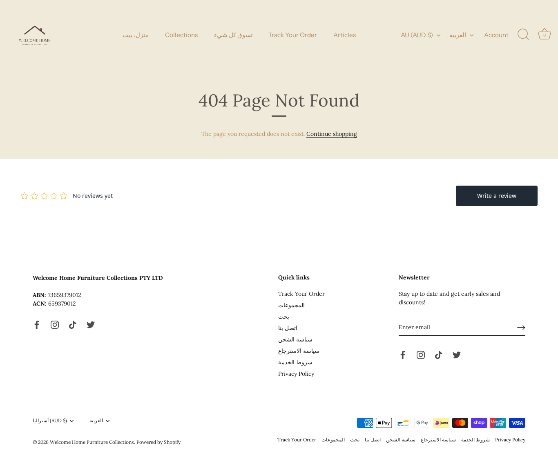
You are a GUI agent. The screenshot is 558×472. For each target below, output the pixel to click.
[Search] (523, 35)
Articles (344, 35)
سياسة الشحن (295, 339)
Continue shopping (331, 133)
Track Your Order (292, 35)
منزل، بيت (136, 35)
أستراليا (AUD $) (50, 420)
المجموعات (291, 305)
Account (496, 35)
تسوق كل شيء (233, 35)
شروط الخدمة (295, 362)
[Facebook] (37, 324)
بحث (283, 316)
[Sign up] (521, 328)
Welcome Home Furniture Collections (92, 442)
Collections (181, 35)
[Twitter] (91, 324)
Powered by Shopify (158, 442)
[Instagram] (55, 324)
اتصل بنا (287, 328)
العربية (457, 35)
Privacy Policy (296, 373)
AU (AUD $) (417, 35)
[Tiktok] (73, 324)
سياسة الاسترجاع (298, 351)
